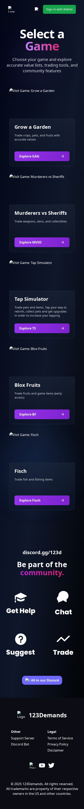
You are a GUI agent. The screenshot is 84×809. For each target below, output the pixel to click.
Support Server (22, 738)
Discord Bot (20, 744)
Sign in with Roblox (59, 9)
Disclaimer (56, 750)
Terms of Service (60, 738)
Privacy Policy (58, 744)
